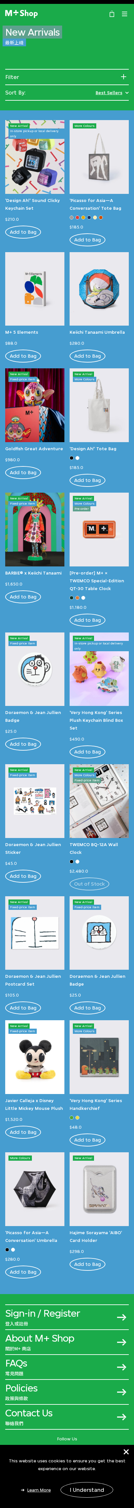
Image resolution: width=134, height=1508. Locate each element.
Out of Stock (89, 884)
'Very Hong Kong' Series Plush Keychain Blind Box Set (96, 720)
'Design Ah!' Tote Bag (93, 448)
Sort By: (15, 92)
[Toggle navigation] (124, 14)
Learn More (39, 1489)
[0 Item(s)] (112, 13)
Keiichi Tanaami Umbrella (97, 332)
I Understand (87, 1490)
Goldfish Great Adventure (34, 448)
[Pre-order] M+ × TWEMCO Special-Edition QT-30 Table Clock (97, 580)
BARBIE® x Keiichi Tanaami (33, 572)
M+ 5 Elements (21, 332)
